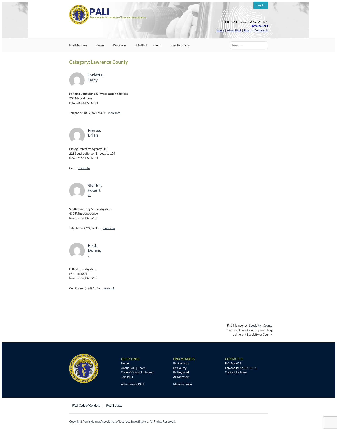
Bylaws (149, 372)
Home (125, 363)
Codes (100, 45)
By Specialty (181, 363)
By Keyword (181, 372)
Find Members (78, 45)
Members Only (180, 45)
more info (114, 113)
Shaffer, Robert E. (95, 190)
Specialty (255, 325)
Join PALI (141, 45)
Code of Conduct (131, 372)
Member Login (182, 384)
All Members (181, 377)
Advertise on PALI (132, 384)
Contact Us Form (236, 372)
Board (141, 368)
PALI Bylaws (114, 405)
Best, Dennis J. (94, 250)
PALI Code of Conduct (86, 405)
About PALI (128, 368)
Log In (260, 5)
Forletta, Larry (96, 77)
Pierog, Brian (94, 132)
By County (180, 368)
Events (157, 45)
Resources (120, 45)
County (267, 325)
